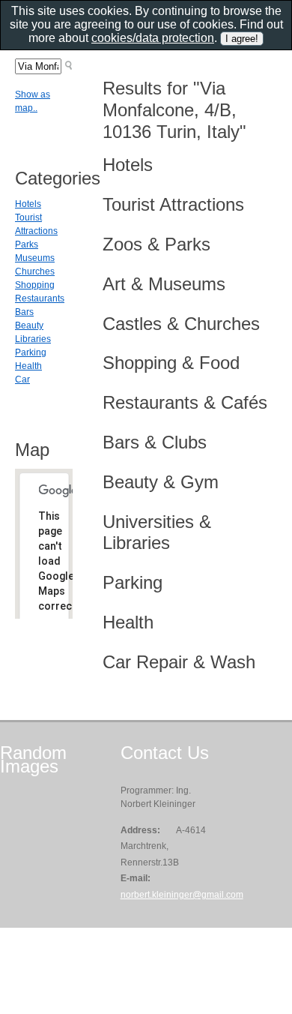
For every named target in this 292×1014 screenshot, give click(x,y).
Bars (24, 312)
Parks (26, 244)
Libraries (33, 339)
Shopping (35, 285)
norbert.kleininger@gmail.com (182, 895)
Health (28, 366)
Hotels (28, 204)
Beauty (29, 325)
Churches (35, 271)
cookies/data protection (152, 38)
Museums (35, 258)
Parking (30, 352)
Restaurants (39, 298)
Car (22, 379)
